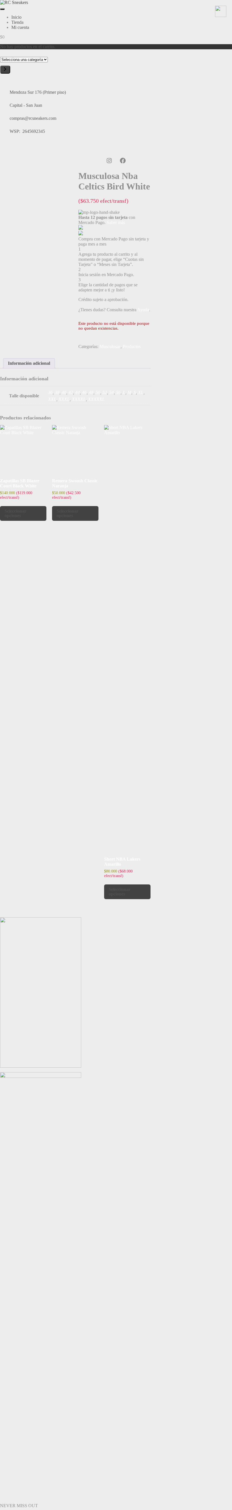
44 (77, 392)
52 (104, 392)
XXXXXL (96, 399)
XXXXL (79, 399)
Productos (132, 346)
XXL (52, 399)
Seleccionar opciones (15, 513)
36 (50, 392)
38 (57, 392)
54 (111, 392)
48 (91, 392)
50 (98, 392)
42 (70, 392)
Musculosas (110, 346)
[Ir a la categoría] (5, 69)
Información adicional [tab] (29, 363)
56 (118, 392)
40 (64, 392)
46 (84, 392)
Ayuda (143, 309)
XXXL (64, 399)
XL (140, 392)
